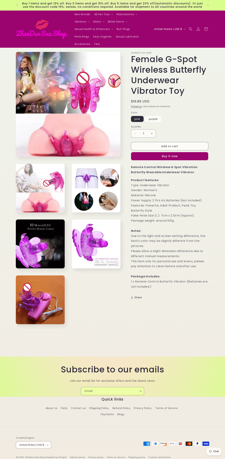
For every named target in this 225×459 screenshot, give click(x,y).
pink (137, 119)
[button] (103, 14)
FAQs (64, 408)
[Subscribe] (140, 391)
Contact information (159, 457)
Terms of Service (166, 408)
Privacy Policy (143, 408)
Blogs (120, 414)
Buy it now (170, 156)
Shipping (136, 106)
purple (153, 119)
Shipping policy (136, 457)
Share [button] (138, 297)
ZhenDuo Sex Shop (35, 457)
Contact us (78, 408)
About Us (51, 408)
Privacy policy (96, 457)
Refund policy (77, 457)
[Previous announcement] (17, 5)
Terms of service (116, 457)
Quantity (136, 126)
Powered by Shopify (56, 457)
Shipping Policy (99, 408)
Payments (107, 414)
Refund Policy (121, 408)
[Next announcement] (208, 5)
